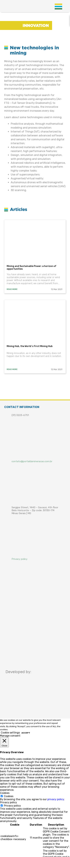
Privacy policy (20, 559)
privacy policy (55, 799)
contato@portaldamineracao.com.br (32, 461)
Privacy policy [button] (8, 802)
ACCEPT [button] (25, 733)
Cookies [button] (4, 793)
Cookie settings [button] (10, 732)
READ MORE (12, 289)
